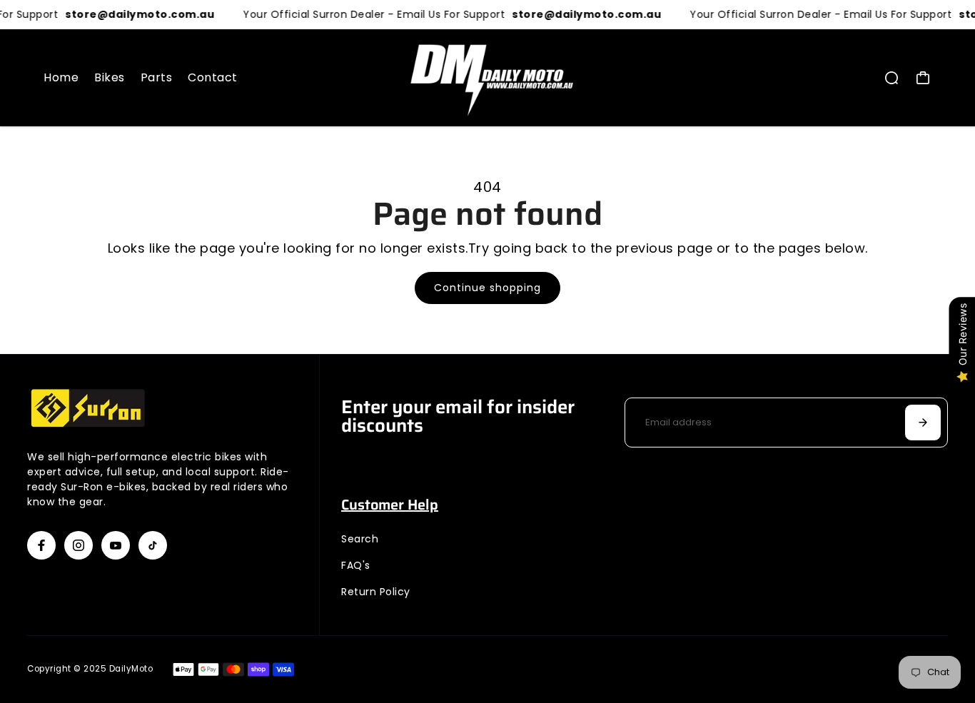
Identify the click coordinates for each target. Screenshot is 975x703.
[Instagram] (78, 545)
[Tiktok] (152, 545)
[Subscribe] (922, 422)
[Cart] (923, 78)
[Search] (891, 78)
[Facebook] (41, 545)
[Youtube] (115, 545)
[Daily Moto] (487, 77)
